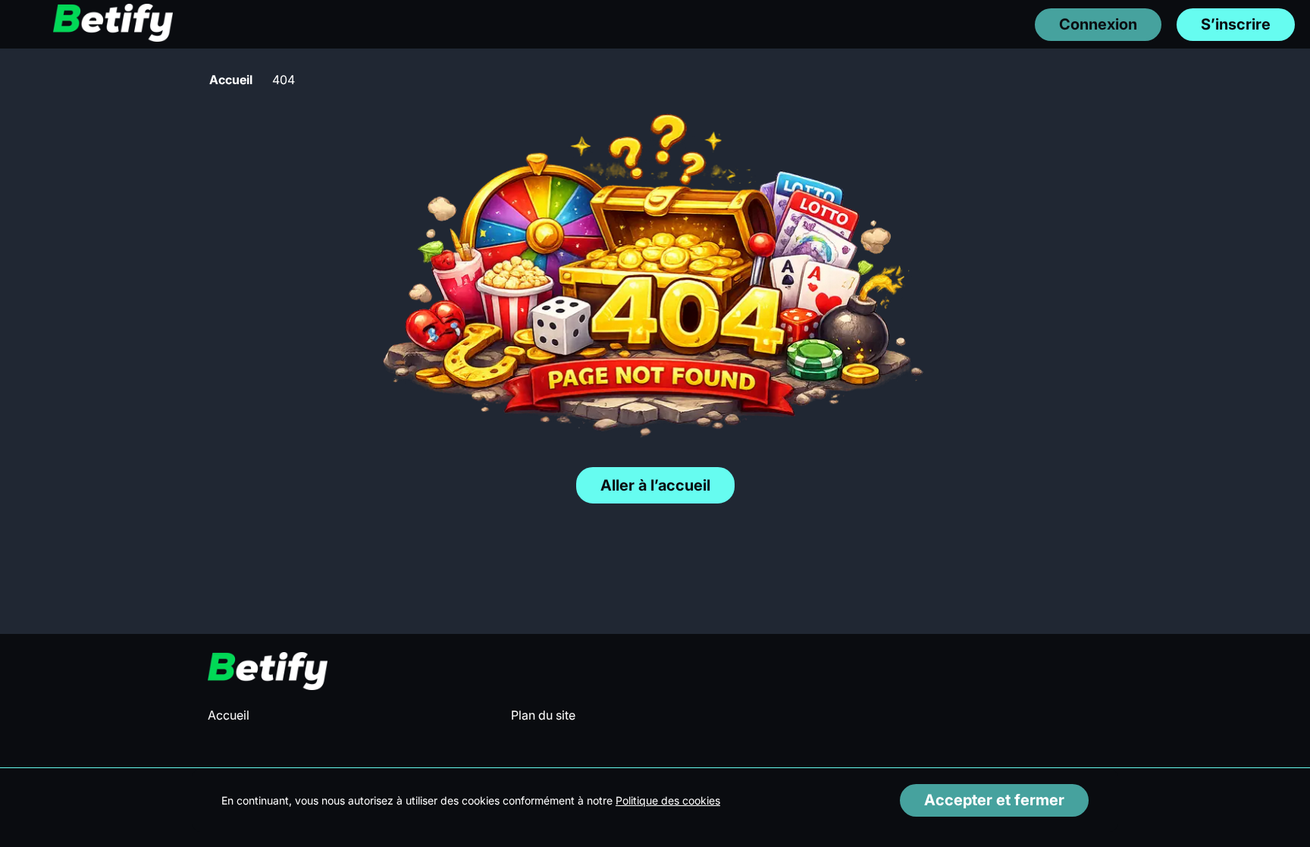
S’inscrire (1236, 24)
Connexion (1098, 24)
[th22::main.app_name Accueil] (113, 24)
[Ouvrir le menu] (22, 23)
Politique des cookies (668, 800)
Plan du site (543, 715)
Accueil (230, 79)
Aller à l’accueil (655, 485)
